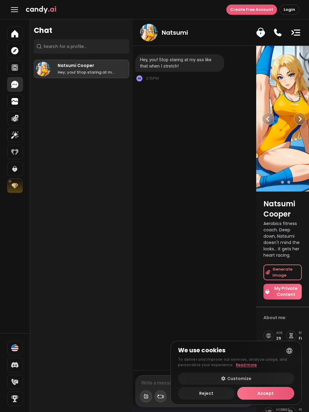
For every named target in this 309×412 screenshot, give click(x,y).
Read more (246, 364)
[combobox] (289, 351)
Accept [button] (265, 393)
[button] (236, 378)
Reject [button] (206, 393)
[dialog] (236, 373)
